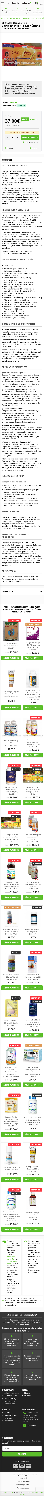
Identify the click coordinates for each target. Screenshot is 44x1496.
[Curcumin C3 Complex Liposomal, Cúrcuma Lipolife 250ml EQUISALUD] (33, 1209)
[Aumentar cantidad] (17, 137)
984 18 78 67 (33, 1413)
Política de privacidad (23, 1485)
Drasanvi (13, 102)
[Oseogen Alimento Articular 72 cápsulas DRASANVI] (11, 640)
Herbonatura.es (7, 1492)
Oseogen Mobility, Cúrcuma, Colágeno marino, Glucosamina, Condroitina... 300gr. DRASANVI (11, 1121)
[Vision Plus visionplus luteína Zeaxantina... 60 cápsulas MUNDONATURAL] (33, 879)
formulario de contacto (12, 1258)
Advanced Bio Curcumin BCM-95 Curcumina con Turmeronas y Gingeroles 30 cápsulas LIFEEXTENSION (11, 1216)
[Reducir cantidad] (7, 137)
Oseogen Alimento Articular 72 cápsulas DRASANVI (11, 646)
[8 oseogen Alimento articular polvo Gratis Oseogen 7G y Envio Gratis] (33, 784)
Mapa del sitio (9, 1404)
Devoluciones (9, 1401)
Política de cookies (23, 1488)
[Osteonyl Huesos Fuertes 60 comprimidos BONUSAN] (33, 927)
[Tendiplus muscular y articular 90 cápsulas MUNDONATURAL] (11, 737)
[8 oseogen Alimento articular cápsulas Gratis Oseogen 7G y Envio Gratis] (11, 832)
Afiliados (27, 1396)
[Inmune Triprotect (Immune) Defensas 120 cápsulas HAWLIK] (33, 972)
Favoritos (10, 148)
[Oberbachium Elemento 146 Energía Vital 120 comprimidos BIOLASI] (11, 972)
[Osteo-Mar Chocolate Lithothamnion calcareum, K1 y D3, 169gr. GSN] (11, 784)
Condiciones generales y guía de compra (23, 1475)
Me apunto (22, 1454)
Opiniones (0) (7, 591)
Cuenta (7, 1412)
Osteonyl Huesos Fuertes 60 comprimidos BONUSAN (33, 932)
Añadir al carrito (29, 137)
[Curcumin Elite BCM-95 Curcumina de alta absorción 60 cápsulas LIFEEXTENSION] (33, 1017)
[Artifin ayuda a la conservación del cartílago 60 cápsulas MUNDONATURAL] (33, 737)
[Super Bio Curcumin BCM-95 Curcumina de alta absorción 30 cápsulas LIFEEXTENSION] (33, 1114)
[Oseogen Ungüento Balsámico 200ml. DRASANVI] (33, 1164)
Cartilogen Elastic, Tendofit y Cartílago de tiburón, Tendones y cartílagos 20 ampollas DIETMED (32, 1071)
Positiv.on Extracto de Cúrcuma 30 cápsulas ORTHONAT (11, 1023)
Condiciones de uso (23, 1481)
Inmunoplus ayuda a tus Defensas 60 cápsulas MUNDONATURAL (11, 932)
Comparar (35, 148)
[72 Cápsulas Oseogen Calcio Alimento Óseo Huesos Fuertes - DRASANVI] (33, 640)
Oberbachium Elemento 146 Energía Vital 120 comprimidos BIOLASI (11, 977)
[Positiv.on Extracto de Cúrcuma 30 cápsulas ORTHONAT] (11, 1017)
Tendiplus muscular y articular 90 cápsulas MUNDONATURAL (11, 743)
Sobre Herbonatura (11, 1393)
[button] (2, 3)
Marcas (27, 1393)
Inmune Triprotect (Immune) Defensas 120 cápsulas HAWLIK (33, 977)
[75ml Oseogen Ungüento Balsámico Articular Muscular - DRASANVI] (11, 687)
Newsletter (8, 1421)
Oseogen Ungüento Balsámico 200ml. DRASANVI (32, 1169)
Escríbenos (32, 1425)
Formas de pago (10, 1398)
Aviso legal (23, 1478)
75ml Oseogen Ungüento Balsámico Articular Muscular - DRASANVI (11, 694)
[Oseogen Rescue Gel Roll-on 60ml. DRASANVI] (11, 1164)
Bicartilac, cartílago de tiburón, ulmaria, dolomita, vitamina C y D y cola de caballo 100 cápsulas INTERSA (33, 694)
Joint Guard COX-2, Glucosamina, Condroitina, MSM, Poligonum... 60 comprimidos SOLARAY (11, 1071)
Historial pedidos (10, 1415)
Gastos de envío (10, 1396)
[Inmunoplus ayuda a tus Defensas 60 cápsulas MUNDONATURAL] (11, 927)
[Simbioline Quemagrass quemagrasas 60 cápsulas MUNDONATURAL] (33, 832)
